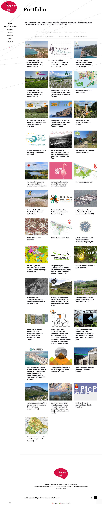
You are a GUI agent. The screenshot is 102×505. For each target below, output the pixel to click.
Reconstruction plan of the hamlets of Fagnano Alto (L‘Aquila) (36, 152)
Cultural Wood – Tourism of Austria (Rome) (85, 267)
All (36, 32)
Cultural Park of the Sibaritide (34, 239)
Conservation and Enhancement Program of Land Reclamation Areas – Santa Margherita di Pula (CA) (60, 154)
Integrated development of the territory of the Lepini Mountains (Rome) (60, 369)
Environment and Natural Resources (75, 32)
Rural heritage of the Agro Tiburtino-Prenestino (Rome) (84, 369)
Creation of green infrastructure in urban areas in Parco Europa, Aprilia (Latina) (35, 63)
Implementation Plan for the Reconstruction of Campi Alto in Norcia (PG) (84, 212)
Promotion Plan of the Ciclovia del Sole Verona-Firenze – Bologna (60, 212)
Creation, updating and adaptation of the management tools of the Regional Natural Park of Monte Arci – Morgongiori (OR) (84, 334)
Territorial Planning (63, 36)
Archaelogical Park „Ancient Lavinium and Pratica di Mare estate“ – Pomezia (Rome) (36, 300)
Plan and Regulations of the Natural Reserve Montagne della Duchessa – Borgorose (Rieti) (36, 406)
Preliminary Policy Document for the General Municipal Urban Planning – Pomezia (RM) (36, 269)
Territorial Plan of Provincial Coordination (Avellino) (83, 405)
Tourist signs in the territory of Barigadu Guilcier (82, 122)
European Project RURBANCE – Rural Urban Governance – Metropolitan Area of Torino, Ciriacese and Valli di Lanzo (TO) (61, 270)
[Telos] (10, 10)
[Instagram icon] (10, 503)
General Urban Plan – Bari (60, 238)
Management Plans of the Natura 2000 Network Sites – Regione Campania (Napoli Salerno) (60, 123)
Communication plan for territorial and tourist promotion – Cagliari (59, 184)
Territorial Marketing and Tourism (44, 36)
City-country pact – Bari (84, 182)
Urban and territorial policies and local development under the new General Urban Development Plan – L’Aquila (35, 334)
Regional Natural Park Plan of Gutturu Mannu (85, 151)
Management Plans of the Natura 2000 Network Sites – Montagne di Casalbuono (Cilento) (60, 93)
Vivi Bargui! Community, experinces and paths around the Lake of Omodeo (36, 184)
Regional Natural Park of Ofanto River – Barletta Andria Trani (35, 212)
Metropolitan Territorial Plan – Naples (83, 91)
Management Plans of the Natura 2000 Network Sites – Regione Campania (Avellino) (36, 123)
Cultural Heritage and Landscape (51, 32)
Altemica (56, 498)
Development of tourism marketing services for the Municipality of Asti (84, 299)
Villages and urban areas (80, 36)
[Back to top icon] (95, 497)
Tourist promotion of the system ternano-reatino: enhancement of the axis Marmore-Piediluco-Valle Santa (60, 301)
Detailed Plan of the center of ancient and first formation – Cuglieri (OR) (84, 240)
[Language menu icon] (10, 47)
